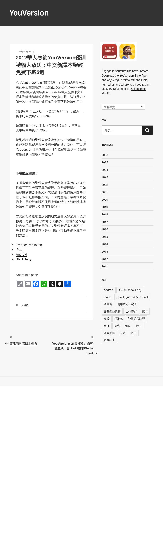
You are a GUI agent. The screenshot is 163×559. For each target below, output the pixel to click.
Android (21, 254)
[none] (123, 107)
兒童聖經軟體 (112, 311)
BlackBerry (23, 259)
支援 (106, 318)
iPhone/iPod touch (29, 244)
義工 (139, 326)
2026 (105, 155)
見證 (123, 333)
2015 (105, 237)
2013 (105, 251)
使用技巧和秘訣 (127, 304)
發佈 (106, 326)
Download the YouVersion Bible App (124, 75)
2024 (105, 170)
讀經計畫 (109, 340)
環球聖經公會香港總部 (44, 139)
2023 (105, 177)
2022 (105, 185)
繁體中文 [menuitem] (109, 107)
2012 (105, 259)
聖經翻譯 (109, 333)
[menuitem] (123, 107)
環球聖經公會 (72, 82)
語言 (133, 333)
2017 (105, 222)
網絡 (128, 326)
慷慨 (144, 311)
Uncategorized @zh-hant (132, 297)
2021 (105, 192)
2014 (105, 244)
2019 (105, 207)
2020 (105, 199)
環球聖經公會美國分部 (41, 144)
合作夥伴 (131, 311)
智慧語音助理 (136, 318)
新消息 (24, 304)
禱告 (117, 326)
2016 (105, 229)
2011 (105, 266)
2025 (105, 162)
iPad (19, 249)
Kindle (108, 297)
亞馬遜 (108, 304)
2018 (105, 214)
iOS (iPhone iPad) (130, 290)
